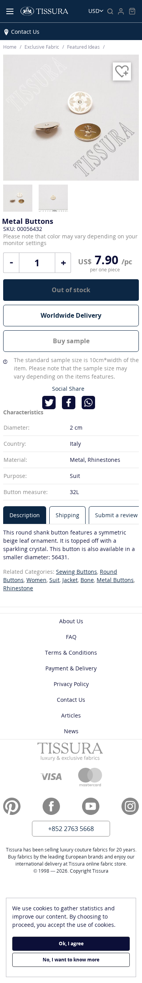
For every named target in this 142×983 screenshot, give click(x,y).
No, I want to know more (71, 959)
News (71, 731)
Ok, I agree (71, 943)
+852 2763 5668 (71, 828)
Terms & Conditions (71, 652)
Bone (87, 580)
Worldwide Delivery (71, 315)
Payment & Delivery (71, 668)
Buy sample (71, 341)
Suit (54, 580)
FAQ (71, 637)
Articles (71, 715)
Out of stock (71, 290)
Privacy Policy (71, 684)
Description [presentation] (24, 515)
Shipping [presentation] (67, 515)
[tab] (24, 515)
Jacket (70, 580)
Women (36, 580)
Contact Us (25, 31)
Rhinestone (18, 588)
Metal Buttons (115, 580)
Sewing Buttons (76, 571)
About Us (71, 621)
